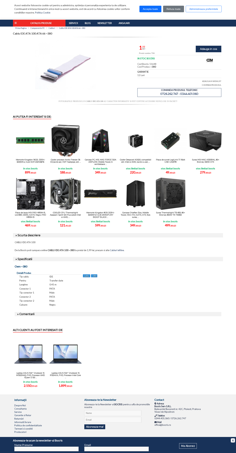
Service (18, 412)
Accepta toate (150, 9)
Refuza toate (174, 9)
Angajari (124, 23)
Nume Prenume (23, 444)
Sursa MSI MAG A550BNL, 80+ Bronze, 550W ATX (205, 160)
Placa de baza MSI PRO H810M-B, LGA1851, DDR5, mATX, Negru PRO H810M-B (30, 214)
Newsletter (105, 23)
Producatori (20, 432)
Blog (88, 23)
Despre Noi (20, 405)
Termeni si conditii (23, 428)
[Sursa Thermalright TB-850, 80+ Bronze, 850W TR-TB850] (170, 194)
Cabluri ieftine (117, 250)
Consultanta (20, 408)
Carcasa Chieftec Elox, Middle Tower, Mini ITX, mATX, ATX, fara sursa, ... (135, 214)
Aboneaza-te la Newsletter (100, 399)
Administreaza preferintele (203, 9)
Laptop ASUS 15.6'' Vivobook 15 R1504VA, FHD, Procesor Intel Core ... (65, 375)
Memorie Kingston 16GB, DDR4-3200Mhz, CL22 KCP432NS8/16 (30, 160)
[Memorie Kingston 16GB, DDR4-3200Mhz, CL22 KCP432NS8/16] (30, 141)
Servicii (73, 23)
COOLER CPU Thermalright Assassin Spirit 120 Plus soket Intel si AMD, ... (65, 214)
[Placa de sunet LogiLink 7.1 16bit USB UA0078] (170, 141)
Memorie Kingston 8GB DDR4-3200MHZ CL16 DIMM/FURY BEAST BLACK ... (100, 214)
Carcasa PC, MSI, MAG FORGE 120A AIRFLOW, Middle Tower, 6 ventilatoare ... (100, 161)
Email (87, 444)
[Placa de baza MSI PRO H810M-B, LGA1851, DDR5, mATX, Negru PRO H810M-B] (30, 194)
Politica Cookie (42, 12)
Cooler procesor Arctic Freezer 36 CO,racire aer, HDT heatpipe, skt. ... (65, 160)
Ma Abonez (188, 445)
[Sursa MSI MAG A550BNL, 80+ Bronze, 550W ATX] (205, 141)
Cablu (86, 276)
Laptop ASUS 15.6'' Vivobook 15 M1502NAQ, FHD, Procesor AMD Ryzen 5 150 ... (30, 375)
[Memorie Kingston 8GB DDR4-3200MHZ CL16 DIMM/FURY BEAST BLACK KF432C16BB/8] (100, 194)
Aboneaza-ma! (94, 426)
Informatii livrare (22, 422)
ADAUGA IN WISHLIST (211, 81)
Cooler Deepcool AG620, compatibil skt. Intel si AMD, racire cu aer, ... (135, 160)
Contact (159, 399)
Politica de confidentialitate (28, 425)
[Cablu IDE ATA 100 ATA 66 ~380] (65, 98)
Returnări (19, 418)
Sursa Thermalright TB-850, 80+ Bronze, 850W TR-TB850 (170, 213)
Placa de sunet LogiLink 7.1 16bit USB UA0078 (170, 160)
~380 (94, 276)
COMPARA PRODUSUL (211, 85)
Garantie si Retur (22, 415)
